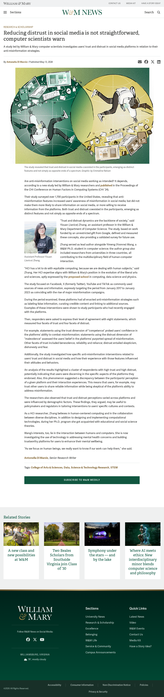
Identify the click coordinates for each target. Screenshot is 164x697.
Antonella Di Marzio (17, 62)
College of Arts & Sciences (46, 467)
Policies (144, 685)
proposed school (78, 277)
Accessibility (54, 685)
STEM (114, 467)
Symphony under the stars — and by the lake (102, 555)
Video (132, 622)
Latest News (136, 616)
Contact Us (114, 3)
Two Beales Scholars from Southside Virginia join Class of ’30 (62, 559)
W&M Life (91, 640)
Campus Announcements (101, 652)
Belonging (91, 634)
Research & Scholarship (18, 27)
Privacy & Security (98, 691)
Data (67, 467)
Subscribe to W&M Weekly (82, 480)
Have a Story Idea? (150, 3)
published (106, 185)
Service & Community (98, 646)
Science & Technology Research (90, 467)
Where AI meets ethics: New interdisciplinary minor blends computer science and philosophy (142, 561)
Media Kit (131, 3)
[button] (152, 12)
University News (95, 616)
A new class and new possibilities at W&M (21, 555)
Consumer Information (82, 685)
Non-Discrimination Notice (117, 685)
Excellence (92, 628)
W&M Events (136, 628)
